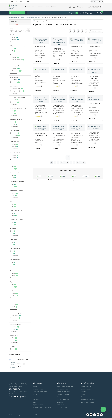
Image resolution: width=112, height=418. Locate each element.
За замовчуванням (96, 31)
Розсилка (83, 394)
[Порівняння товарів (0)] (97, 13)
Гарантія (21, 1)
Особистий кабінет (86, 386)
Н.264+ (15, 275)
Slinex (39, 180)
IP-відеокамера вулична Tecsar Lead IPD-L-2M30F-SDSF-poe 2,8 (59, 50)
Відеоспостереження (63, 399)
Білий (14, 293)
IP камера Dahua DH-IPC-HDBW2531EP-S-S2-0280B (41, 135)
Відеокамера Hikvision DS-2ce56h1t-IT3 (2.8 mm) (94, 48)
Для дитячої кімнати (17, 59)
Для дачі (15, 57)
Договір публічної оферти (88, 402)
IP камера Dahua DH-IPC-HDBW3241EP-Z (94, 132)
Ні (13, 50)
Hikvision (15, 39)
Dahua (15, 37)
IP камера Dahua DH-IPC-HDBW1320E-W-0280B (40, 106)
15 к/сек (14, 144)
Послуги (27, 7)
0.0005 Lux (15, 135)
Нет (14, 215)
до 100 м (15, 155)
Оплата (47, 7)
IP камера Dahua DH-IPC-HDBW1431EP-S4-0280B (58, 106)
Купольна (15, 68)
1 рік (14, 349)
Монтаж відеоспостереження (65, 386)
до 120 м (15, 157)
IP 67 (17, 24)
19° (13, 110)
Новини (27, 1)
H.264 (14, 273)
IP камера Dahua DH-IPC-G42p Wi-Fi (76, 75)
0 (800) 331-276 (95, 6)
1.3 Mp (14, 124)
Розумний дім (60, 404)
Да (13, 213)
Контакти (53, 7)
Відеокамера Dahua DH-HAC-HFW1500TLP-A (77, 48)
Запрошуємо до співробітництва (42, 407)
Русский (93, 1)
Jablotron (86, 180)
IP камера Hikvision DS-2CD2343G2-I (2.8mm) (40, 48)
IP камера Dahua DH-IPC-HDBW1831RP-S (94, 104)
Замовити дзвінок (18, 396)
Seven (97, 180)
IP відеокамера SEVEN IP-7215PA (41, 75)
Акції (16, 1)
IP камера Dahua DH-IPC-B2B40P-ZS (58, 75)
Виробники (36, 399)
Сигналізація (60, 397)
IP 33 (14, 338)
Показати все (13, 42)
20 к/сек (15, 146)
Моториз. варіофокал (18, 91)
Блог (33, 7)
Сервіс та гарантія (38, 404)
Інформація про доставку (40, 391)
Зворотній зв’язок (38, 397)
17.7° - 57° (15, 102)
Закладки (83, 391)
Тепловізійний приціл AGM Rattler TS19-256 (23, 360)
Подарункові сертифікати (88, 399)
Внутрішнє (16, 79)
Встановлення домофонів (64, 391)
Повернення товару (86, 397)
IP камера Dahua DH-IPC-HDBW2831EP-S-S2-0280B (59, 135)
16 (86, 31)
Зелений (15, 295)
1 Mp (14, 122)
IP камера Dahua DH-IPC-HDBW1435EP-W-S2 (77, 105)
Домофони (60, 402)
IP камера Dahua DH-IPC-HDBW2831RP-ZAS (77, 134)
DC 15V (14, 307)
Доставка (40, 7)
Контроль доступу (62, 407)
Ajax (74, 180)
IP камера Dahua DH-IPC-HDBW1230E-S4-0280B (94, 78)
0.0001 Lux (15, 133)
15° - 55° (15, 99)
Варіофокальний (17, 88)
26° (13, 113)
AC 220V (14, 304)
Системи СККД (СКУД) (63, 394)
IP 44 (14, 340)
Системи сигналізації (63, 389)
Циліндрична (16, 71)
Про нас (11, 1)
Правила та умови (38, 389)
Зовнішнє (15, 82)
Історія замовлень (86, 389)
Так (14, 48)
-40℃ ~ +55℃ (16, 318)
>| (84, 162)
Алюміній (15, 326)
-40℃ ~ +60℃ (16, 315)
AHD (14, 195)
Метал (15, 329)
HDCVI (14, 193)
